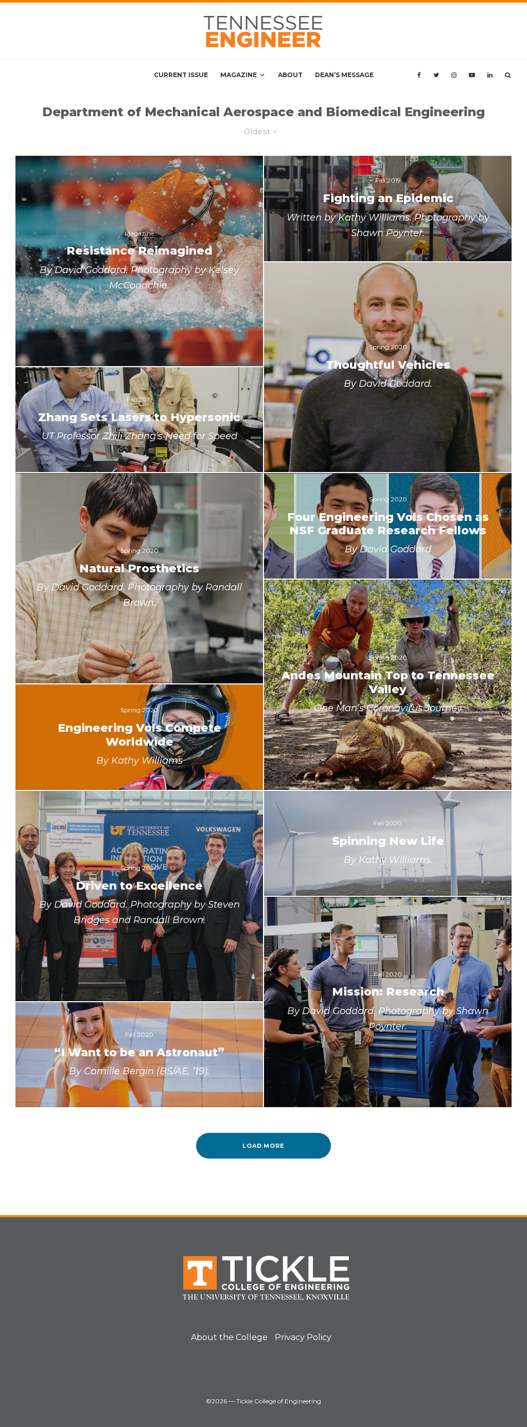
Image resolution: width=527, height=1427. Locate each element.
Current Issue (181, 75)
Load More (263, 1145)
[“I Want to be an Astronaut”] (139, 1054)
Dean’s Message (344, 75)
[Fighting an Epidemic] (388, 208)
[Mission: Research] (388, 1002)
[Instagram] (454, 75)
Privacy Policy (303, 1337)
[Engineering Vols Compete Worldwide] (139, 736)
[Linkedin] (490, 75)
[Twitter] (436, 75)
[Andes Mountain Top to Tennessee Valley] (388, 685)
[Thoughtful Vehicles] (388, 367)
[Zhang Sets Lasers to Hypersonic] (139, 419)
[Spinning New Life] (388, 843)
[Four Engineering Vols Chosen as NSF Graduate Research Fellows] (388, 525)
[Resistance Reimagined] (139, 261)
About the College (229, 1337)
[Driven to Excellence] (139, 896)
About (290, 75)
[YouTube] (472, 75)
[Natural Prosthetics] (139, 578)
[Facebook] (419, 75)
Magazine (238, 75)
